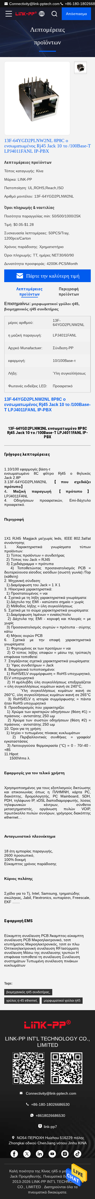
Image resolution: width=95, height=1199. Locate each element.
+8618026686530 (50, 1115)
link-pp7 (50, 1127)
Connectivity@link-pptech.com (34, 4)
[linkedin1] (41, 1156)
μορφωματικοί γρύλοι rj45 (62, 1000)
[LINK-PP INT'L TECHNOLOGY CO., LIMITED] (26, 13)
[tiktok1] (79, 1156)
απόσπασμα (76, 14)
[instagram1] (66, 1156)
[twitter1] (28, 1156)
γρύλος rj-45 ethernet (21, 1000)
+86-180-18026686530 (50, 1104)
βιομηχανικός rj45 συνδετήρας (27, 992)
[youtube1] (54, 1156)
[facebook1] (16, 1156)
